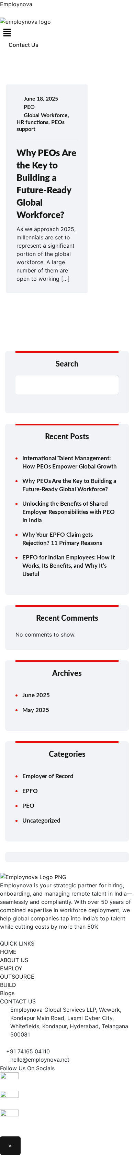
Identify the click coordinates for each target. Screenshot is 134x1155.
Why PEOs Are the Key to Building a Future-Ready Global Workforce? (69, 485)
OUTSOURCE (17, 976)
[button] (67, 33)
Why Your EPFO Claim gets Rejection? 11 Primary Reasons (62, 539)
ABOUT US (14, 960)
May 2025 (35, 710)
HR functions (32, 122)
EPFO (30, 791)
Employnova (16, 4)
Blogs (7, 993)
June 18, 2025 (41, 99)
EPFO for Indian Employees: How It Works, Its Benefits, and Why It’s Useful (68, 566)
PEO (29, 107)
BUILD (8, 984)
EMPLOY (11, 968)
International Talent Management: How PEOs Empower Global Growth (69, 462)
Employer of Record (48, 776)
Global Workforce (46, 115)
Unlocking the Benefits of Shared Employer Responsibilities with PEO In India (68, 512)
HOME (8, 951)
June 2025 (36, 695)
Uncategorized (41, 821)
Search (67, 364)
